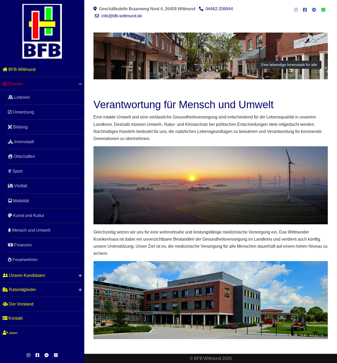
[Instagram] (28, 355)
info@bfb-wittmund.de (121, 16)
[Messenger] (46, 355)
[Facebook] (37, 355)
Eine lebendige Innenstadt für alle (289, 65)
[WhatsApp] (56, 355)
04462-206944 (219, 9)
